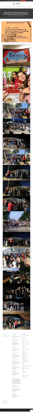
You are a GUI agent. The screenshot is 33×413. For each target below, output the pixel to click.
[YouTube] (5, 403)
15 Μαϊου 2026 (14, 391)
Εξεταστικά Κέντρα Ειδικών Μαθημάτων (16, 368)
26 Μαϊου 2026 (14, 375)
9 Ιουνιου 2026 (14, 364)
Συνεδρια (23, 364)
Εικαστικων (17, 386)
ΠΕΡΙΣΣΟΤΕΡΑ (23, 0)
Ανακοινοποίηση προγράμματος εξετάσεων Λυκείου (16, 396)
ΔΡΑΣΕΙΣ (17, 353)
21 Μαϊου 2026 (14, 384)
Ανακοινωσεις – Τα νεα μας (26, 335)
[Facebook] (3, 403)
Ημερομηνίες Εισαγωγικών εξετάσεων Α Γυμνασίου (16, 363)
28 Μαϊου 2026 (14, 369)
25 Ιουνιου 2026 (14, 351)
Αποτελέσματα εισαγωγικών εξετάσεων (16, 350)
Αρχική (9, 15)
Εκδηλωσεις (23, 346)
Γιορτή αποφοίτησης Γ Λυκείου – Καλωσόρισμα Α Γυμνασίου (16, 356)
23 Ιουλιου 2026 (14, 338)
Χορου (15, 387)
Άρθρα (12, 15)
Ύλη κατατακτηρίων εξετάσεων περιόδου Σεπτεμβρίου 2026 (15, 343)
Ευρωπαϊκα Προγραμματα (25, 349)
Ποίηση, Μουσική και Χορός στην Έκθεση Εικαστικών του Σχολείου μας (16, 390)
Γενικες (15, 353)
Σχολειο (15, 347)
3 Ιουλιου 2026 (14, 345)
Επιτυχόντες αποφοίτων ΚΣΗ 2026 (16, 337)
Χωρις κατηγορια (14, 335)
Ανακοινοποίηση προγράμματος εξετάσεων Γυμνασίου (16, 374)
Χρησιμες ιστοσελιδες (25, 375)
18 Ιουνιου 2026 (14, 358)
